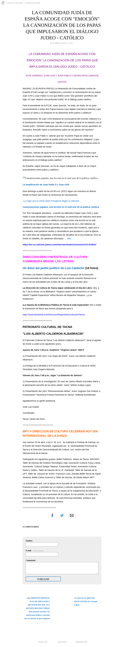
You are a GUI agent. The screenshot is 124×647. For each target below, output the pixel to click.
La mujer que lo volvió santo (36, 201)
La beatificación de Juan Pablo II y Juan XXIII (46, 184)
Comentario (30, 560)
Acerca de (42, 642)
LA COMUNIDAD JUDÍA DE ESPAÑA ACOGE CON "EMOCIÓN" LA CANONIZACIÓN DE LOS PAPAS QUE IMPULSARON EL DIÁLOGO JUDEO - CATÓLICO (62, 25)
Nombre (29, 541)
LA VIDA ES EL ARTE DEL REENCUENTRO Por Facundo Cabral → (85, 601)
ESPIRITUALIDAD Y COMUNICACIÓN (23, 3)
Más (69, 238)
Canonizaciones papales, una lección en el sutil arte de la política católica (61, 207)
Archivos (62, 642)
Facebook (52, 515)
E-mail (35, 550)
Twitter (62, 515)
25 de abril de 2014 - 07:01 (61, 43)
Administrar (81, 642)
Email (72, 515)
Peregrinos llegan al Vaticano (65, 201)
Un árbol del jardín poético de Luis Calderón (53, 268)
